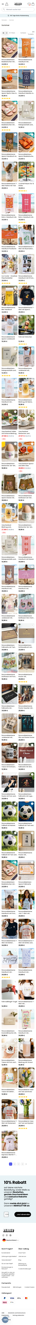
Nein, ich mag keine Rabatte (18, 675)
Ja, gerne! (18, 671)
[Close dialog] (33, 648)
